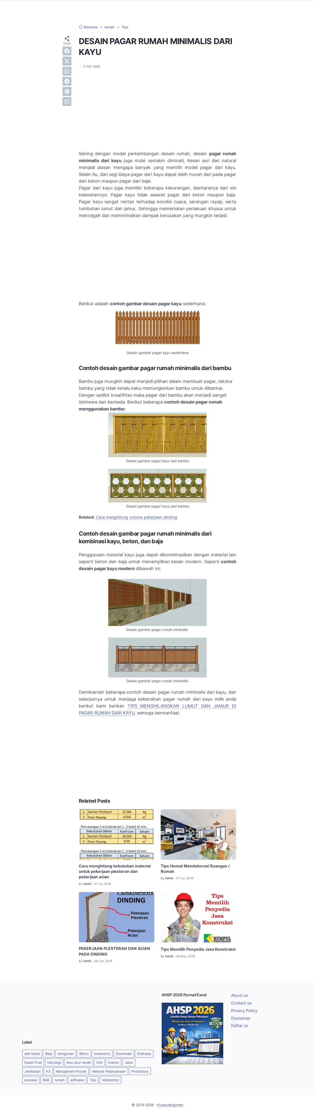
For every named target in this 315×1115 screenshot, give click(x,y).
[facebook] (67, 51)
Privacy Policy (244, 1010)
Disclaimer (241, 1018)
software (77, 1080)
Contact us (241, 1002)
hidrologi (54, 1062)
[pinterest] (67, 91)
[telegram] (67, 81)
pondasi (30, 1080)
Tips (93, 1080)
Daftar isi (239, 1025)
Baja (48, 1053)
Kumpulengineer (170, 1105)
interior (113, 1062)
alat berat (32, 1053)
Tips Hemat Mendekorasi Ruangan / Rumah (195, 868)
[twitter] (67, 61)
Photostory (140, 1071)
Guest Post (33, 1062)
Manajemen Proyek (71, 1071)
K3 (48, 1071)
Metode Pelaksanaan (109, 1071)
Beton (84, 1053)
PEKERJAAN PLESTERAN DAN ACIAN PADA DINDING (114, 951)
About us (239, 995)
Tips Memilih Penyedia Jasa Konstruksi (198, 949)
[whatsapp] (67, 71)
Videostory (110, 1080)
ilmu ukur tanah (78, 1062)
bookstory (102, 1053)
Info (99, 1062)
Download (124, 1053)
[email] (67, 101)
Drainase (144, 1053)
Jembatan (32, 1071)
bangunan (66, 1053)
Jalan (129, 1062)
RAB (46, 1080)
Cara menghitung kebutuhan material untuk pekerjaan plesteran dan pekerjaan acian (115, 871)
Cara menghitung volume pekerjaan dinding (136, 517)
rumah (60, 1080)
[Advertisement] (157, 109)
